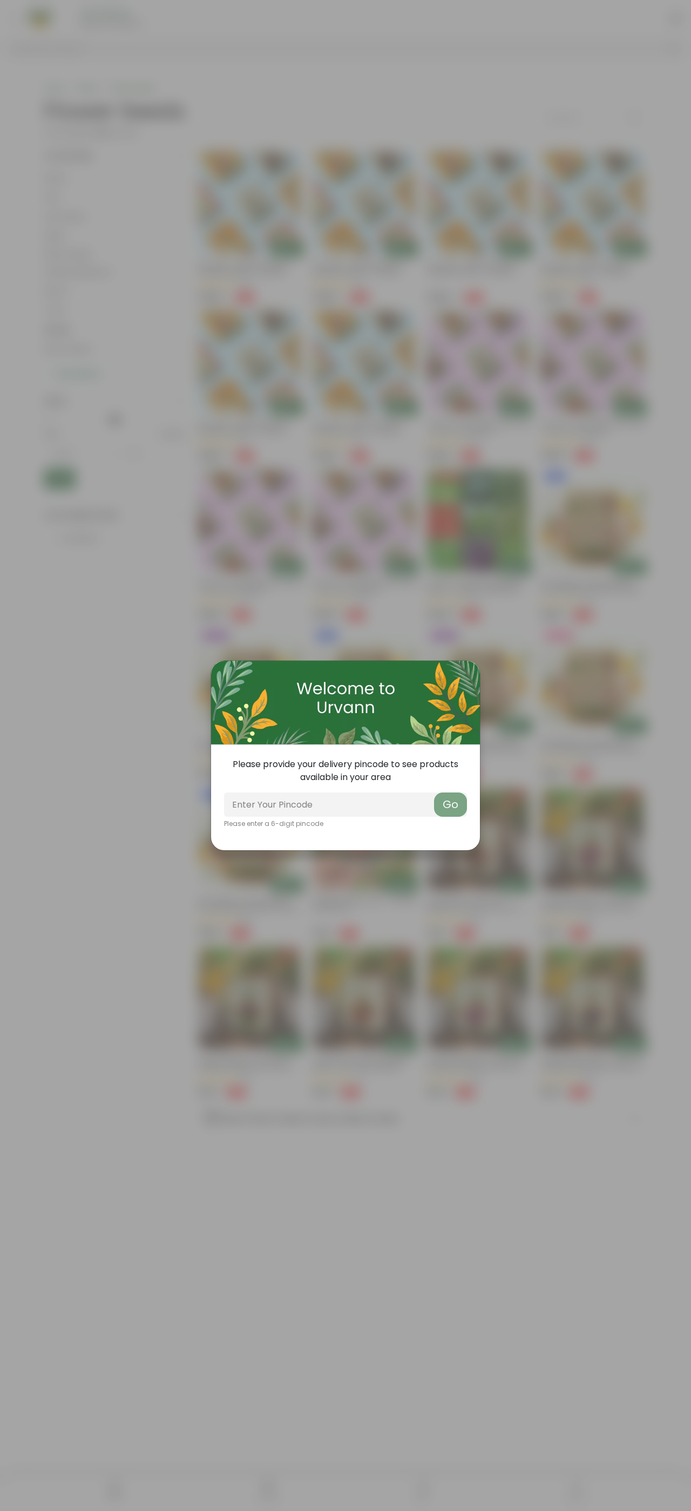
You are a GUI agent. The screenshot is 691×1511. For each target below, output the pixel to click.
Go (450, 804)
